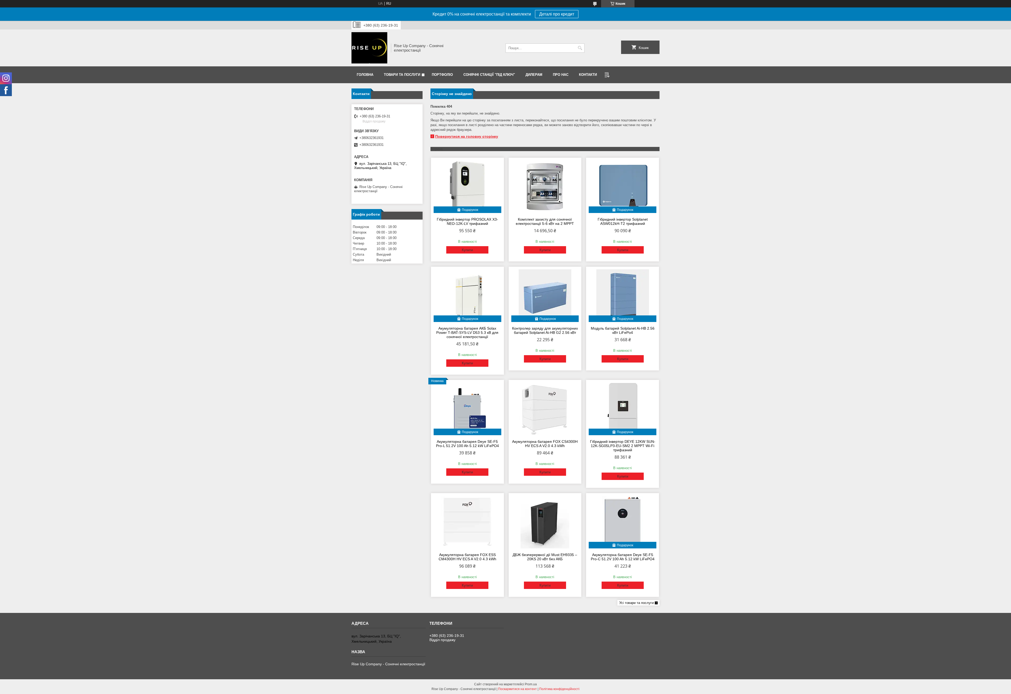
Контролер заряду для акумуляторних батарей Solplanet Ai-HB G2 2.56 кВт (545, 330)
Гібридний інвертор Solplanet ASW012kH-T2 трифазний (623, 221)
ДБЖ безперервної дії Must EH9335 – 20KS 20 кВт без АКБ (545, 557)
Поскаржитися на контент (517, 689)
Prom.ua (531, 684)
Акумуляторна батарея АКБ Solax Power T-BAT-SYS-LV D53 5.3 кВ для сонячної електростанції (467, 332)
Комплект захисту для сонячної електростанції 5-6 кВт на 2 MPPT (545, 221)
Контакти (588, 75)
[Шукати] (579, 48)
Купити (467, 250)
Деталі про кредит (556, 14)
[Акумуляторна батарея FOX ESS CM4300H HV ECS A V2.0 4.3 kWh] (467, 522)
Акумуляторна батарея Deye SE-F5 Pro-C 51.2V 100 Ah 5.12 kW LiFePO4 (623, 557)
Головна (365, 75)
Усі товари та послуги (636, 603)
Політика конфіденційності (559, 689)
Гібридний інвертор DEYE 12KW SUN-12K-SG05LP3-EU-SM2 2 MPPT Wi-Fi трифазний (622, 445)
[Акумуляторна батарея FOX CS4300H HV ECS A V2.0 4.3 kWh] (545, 409)
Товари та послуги (402, 75)
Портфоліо (442, 75)
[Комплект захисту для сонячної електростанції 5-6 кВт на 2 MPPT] (545, 186)
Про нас (560, 75)
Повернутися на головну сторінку (466, 136)
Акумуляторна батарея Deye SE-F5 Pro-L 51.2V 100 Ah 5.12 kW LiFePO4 (467, 443)
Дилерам (534, 75)
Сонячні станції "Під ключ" (489, 75)
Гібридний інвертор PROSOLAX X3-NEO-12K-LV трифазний (467, 221)
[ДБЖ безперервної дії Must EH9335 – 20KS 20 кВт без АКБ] (545, 522)
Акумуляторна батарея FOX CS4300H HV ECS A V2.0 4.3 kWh (545, 443)
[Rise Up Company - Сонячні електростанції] (369, 48)
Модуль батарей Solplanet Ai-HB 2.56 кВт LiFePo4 (623, 330)
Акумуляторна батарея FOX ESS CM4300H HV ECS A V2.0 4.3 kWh (467, 557)
